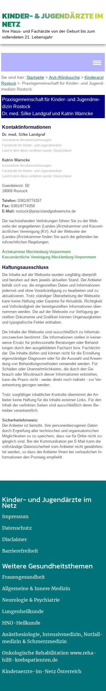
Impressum (15, 516)
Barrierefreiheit (20, 551)
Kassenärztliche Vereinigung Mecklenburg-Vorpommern (49, 257)
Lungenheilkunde (23, 611)
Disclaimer (14, 539)
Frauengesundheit (23, 577)
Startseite (35, 77)
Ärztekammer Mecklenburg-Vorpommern (36, 252)
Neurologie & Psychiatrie (31, 600)
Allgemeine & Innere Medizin (36, 588)
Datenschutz (17, 528)
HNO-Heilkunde (21, 623)
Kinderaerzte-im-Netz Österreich (42, 671)
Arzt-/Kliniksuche (64, 77)
